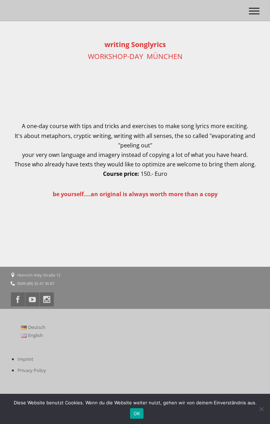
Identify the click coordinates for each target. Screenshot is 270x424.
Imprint (25, 359)
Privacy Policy (32, 370)
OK (137, 413)
